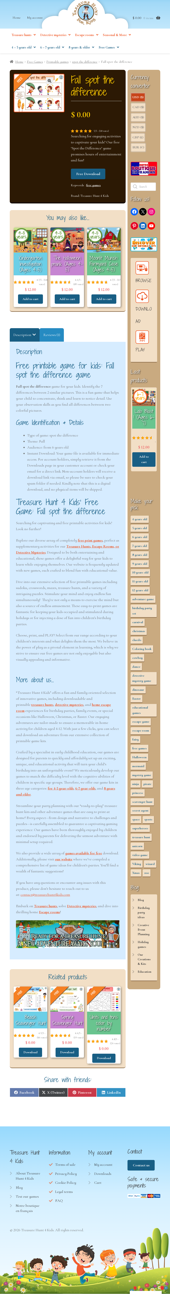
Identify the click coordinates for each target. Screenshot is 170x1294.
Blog (141, 900)
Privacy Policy (66, 1173)
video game (140, 855)
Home (17, 18)
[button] (49, 81)
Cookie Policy (65, 1182)
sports (148, 819)
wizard (150, 864)
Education (144, 972)
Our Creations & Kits (144, 959)
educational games (140, 710)
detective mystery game (141, 678)
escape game (140, 722)
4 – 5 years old (22, 47)
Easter (136, 699)
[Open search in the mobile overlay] (144, 187)
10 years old (140, 572)
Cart (97, 1182)
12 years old (140, 590)
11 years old (140, 581)
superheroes (140, 828)
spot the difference (84, 62)
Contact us (141, 1165)
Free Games (107, 47)
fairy (135, 739)
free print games (90, 540)
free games (93, 185)
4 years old (139, 519)
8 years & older (79, 47)
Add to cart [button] (30, 299)
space (136, 819)
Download (30, 1052)
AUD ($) (138, 117)
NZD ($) (138, 127)
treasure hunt (141, 837)
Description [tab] (22, 335)
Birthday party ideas (144, 912)
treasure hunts (42, 704)
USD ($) (137, 97)
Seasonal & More (115, 35)
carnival (137, 622)
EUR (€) (138, 147)
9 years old (139, 564)
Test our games (27, 1196)
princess (137, 793)
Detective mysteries (53, 35)
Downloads (102, 1173)
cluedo (136, 640)
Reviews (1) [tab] (51, 335)
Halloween (139, 757)
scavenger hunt (142, 802)
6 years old (139, 537)
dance (136, 667)
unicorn (137, 846)
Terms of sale (65, 1164)
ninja (135, 784)
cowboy (137, 658)
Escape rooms (84, 35)
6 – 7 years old (50, 47)
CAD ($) (138, 107)
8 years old (139, 555)
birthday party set (142, 610)
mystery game (141, 775)
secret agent (140, 810)
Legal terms (64, 1191)
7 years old (139, 546)
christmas (138, 631)
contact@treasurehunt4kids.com (45, 894)
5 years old (139, 528)
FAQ (59, 1200)
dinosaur (138, 690)
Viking (136, 864)
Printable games (57, 62)
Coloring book (142, 649)
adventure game (143, 599)
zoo (146, 873)
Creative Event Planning (143, 929)
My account (35, 18)
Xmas (136, 873)
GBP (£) (137, 137)
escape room (140, 730)
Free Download (88, 174)
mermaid (138, 766)
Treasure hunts (22, 35)
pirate (147, 784)
